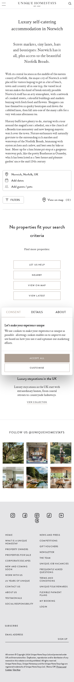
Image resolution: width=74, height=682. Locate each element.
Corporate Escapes (18, 560)
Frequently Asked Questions (51, 571)
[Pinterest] (37, 515)
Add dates (17, 180)
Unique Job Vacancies (54, 563)
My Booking (47, 600)
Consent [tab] (13, 312)
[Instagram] (12, 515)
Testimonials (13, 598)
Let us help (37, 264)
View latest (37, 295)
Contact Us (12, 586)
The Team (45, 557)
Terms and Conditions (47, 579)
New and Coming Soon (16, 568)
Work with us (14, 575)
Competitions (48, 540)
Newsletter (47, 552)
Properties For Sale (18, 555)
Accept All (37, 358)
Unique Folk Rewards (54, 586)
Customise (37, 367)
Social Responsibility (19, 603)
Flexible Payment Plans (50, 594)
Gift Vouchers (49, 546)
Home (9, 534)
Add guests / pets (21, 186)
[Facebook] (25, 515)
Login (43, 606)
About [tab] (61, 312)
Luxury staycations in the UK (37, 378)
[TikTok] (49, 515)
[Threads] (37, 520)
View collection (37, 402)
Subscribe (11, 625)
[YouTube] (61, 515)
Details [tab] (37, 312)
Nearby (37, 275)
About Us (11, 592)
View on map (55, 200)
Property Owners (16, 549)
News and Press (50, 534)
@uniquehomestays (47, 432)
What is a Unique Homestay (16, 542)
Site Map (16, 669)
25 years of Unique (17, 580)
